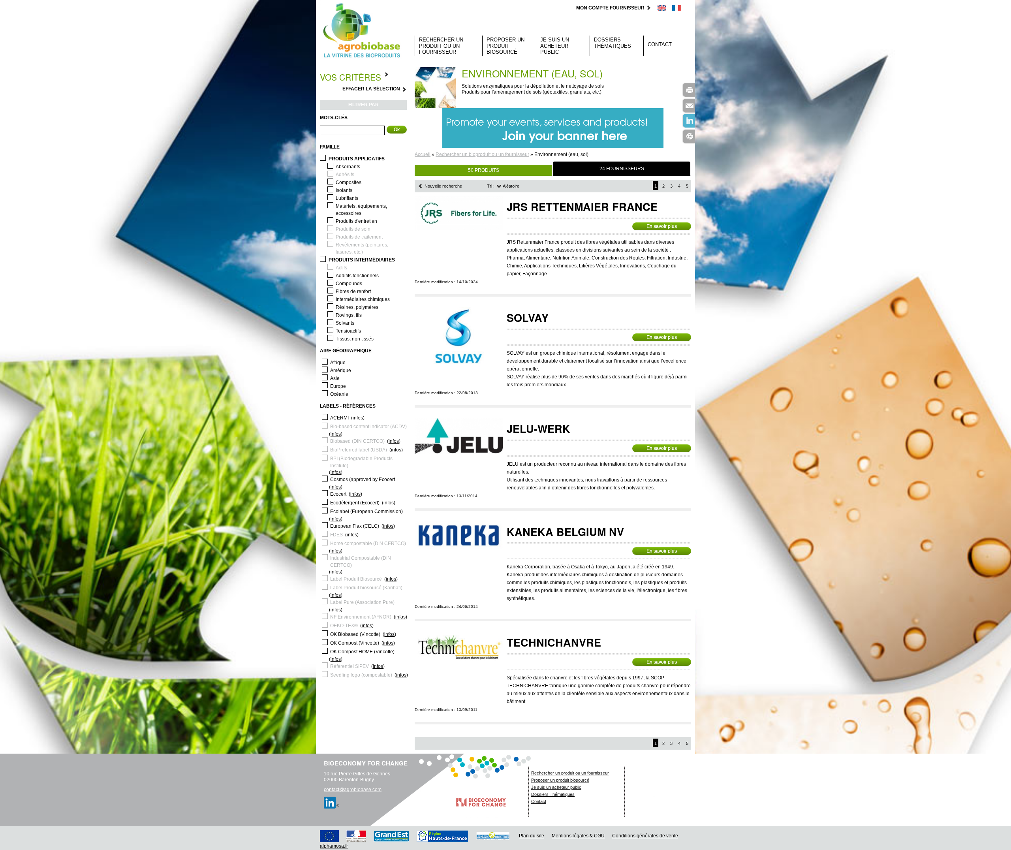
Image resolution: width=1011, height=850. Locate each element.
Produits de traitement (359, 237)
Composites (348, 182)
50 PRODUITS (483, 170)
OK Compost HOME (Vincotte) (362, 651)
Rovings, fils (349, 315)
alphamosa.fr (334, 846)
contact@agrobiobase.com (352, 789)
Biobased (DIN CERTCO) (357, 441)
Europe (338, 386)
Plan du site (531, 836)
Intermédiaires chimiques (363, 299)
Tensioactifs (348, 331)
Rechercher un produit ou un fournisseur (441, 46)
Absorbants (348, 166)
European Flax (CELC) (354, 526)
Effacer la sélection (371, 89)
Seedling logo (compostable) (361, 675)
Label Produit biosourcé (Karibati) (366, 587)
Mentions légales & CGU (578, 836)
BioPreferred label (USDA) (358, 450)
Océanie (339, 394)
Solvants (345, 323)
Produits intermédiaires (362, 260)
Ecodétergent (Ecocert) (355, 503)
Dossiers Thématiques (612, 43)
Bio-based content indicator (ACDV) (368, 426)
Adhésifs (345, 174)
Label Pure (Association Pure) (362, 602)
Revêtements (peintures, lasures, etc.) (362, 248)
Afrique (338, 362)
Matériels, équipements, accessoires (361, 209)
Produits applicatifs (357, 159)
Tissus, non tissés (355, 339)
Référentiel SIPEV (349, 666)
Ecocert (338, 494)
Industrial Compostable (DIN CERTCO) (360, 561)
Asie (335, 378)
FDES (336, 535)
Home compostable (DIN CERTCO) (368, 543)
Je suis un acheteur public (554, 46)
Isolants (344, 190)
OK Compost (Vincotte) (354, 643)
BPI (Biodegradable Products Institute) (361, 462)
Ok (397, 129)
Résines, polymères (357, 307)
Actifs (341, 268)
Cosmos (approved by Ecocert (362, 479)
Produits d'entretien (356, 221)
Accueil (422, 154)
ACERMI (339, 418)
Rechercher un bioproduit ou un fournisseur (482, 154)
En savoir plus (661, 226)
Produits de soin (353, 229)
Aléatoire (510, 186)
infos (358, 418)
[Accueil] (363, 31)
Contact (660, 44)
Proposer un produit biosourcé (505, 46)
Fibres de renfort (353, 291)
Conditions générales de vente (645, 836)
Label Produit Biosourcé (356, 579)
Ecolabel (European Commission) (366, 511)
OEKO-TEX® (344, 625)
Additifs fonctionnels (357, 275)
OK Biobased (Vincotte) (355, 634)
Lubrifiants (347, 198)
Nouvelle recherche (442, 186)
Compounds (349, 283)
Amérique (340, 370)
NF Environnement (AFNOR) (360, 617)
